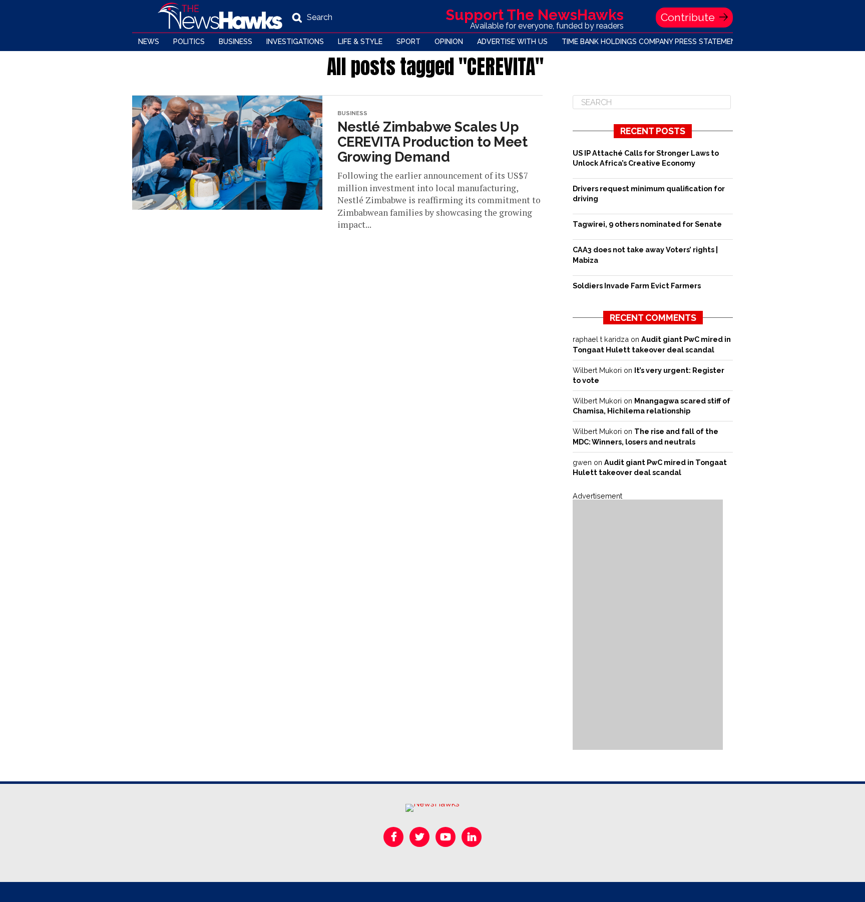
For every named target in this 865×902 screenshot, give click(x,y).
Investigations (295, 42)
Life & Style (360, 42)
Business (235, 42)
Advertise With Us (512, 42)
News (148, 42)
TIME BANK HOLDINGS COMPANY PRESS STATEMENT (651, 42)
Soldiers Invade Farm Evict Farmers (637, 285)
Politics (189, 42)
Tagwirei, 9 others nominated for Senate (647, 224)
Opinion (449, 42)
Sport (408, 42)
